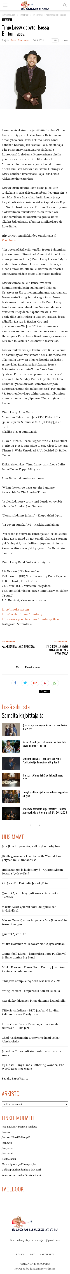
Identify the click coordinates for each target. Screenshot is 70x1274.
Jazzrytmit (7, 1153)
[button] (65, 5)
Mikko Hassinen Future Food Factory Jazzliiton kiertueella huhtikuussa (33, 969)
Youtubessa (9, 240)
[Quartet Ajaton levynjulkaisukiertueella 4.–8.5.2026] (11, 729)
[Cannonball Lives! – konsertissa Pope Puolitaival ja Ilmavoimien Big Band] (11, 763)
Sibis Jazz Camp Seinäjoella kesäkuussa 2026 (42, 777)
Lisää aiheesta (16, 707)
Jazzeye (6, 1132)
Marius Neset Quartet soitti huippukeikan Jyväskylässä (29, 908)
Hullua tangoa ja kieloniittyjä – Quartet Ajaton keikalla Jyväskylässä (32, 871)
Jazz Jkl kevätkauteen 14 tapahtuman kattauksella (33, 1000)
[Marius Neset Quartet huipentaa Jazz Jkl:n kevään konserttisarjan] (11, 746)
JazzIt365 (7, 1142)
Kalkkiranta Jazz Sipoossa (18, 646)
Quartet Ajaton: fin (14, 934)
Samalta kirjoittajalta (23, 715)
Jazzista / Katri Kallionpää (16, 1137)
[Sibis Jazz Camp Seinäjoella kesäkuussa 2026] (11, 779)
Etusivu (20, 1254)
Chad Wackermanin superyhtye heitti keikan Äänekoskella (31, 1039)
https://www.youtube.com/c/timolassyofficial (31, 619)
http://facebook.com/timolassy (22, 614)
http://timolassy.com (15, 609)
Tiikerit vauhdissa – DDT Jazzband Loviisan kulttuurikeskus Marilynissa (31, 1012)
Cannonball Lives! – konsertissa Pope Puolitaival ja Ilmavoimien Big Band (41, 760)
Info (32, 1254)
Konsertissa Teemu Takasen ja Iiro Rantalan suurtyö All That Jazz (31, 1026)
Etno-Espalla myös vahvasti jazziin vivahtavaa (56, 650)
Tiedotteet (7, 19)
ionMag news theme (42, 1268)
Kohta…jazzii (9, 1159)
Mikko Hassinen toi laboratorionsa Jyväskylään (33, 944)
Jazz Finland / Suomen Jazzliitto (19, 1126)
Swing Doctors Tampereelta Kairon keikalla (31, 990)
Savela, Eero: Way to (15, 1078)
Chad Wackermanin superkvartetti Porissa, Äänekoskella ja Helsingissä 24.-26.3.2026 (44, 810)
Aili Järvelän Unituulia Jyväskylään (25, 883)
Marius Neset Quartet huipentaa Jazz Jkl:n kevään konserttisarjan (44, 743)
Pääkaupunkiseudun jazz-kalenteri (21, 1169)
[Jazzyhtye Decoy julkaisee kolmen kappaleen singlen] (11, 796)
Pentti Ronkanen (20, 40)
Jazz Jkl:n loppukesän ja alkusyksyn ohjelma (31, 846)
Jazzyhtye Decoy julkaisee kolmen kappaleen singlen (45, 794)
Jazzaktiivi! (47, 1254)
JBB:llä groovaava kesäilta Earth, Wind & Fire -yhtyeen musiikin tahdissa (33, 858)
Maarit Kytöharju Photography (19, 1164)
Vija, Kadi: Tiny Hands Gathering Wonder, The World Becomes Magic (33, 1066)
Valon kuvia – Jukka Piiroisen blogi (21, 1175)
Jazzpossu (7, 1148)
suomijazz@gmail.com (47, 1240)
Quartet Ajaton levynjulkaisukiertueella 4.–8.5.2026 (44, 727)
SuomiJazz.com (8, 14)
